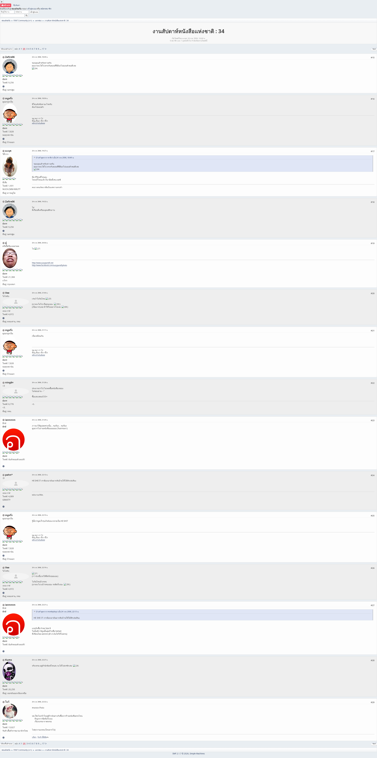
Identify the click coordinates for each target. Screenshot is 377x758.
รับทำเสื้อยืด (42, 737)
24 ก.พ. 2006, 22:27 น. (40, 660)
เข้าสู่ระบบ (31, 8)
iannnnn (10, 419)
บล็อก (34, 737)
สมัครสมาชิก (45, 8)
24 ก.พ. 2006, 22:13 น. (40, 475)
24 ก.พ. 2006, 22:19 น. (40, 567)
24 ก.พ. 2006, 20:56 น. (40, 243)
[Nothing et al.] (3, 86)
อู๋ (6, 242)
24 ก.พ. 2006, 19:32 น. (40, 201)
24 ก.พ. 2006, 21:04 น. (40, 293)
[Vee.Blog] (3, 318)
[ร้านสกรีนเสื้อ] (3, 737)
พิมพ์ (374, 49)
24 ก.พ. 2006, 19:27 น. (40, 151)
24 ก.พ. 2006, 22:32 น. (40, 702)
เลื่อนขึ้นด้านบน (6, 744)
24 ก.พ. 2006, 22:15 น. (40, 515)
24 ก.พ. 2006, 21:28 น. (40, 382)
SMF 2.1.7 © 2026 (180, 753)
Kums (8, 659)
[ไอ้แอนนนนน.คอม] (3, 466)
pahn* (9, 474)
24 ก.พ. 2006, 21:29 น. (40, 420)
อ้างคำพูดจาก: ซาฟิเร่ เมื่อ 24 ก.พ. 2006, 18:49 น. (55, 157)
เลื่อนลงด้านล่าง (6, 49)
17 (43, 49)
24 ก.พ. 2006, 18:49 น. (40, 57)
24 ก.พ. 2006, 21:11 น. (40, 330)
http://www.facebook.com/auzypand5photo (49, 265)
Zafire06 (10, 57)
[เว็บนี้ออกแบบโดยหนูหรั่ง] (3, 138)
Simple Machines (197, 753)
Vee (7, 292)
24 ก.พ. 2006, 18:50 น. (40, 98)
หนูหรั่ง (9, 98)
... (41, 49)
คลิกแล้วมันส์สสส (38, 123)
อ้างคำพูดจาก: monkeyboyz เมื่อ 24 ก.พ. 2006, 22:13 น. (57, 611)
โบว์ (7, 701)
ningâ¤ (9, 382)
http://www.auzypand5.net (42, 263)
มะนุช (8, 150)
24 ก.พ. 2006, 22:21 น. (40, 605)
